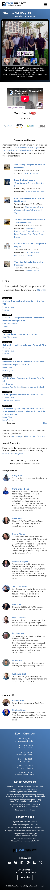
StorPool (5, 310)
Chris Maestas (31, 207)
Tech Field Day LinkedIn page (26, 147)
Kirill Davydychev (29, 231)
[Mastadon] (28, 863)
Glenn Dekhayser (20, 561)
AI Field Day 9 (25, 761)
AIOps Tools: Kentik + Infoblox (25, 810)
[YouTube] (9, 863)
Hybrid (28, 436)
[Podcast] (34, 863)
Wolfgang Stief (19, 674)
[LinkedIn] (22, 863)
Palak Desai (33, 234)
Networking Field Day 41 (25, 755)
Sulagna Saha (8, 307)
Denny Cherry (7, 367)
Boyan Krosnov (27, 255)
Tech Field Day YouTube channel (16, 150)
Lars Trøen (17, 604)
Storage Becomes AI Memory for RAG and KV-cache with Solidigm (25, 835)
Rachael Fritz (18, 700)
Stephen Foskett (32, 173)
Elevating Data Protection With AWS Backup (22, 395)
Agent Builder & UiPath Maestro (25, 822)
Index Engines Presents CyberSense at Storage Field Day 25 (29, 183)
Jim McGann (38, 192)
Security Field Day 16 (25, 768)
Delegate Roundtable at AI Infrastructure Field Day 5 (25, 831)
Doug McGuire (30, 210)
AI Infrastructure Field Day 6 (25, 775)
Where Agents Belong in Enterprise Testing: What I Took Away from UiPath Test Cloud (25, 801)
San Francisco (39, 436)
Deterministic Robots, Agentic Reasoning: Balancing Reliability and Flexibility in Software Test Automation (25, 796)
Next (45, 423)
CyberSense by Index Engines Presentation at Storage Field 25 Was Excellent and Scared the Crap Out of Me (23, 411)
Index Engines (7, 370)
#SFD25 (41, 290)
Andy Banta (17, 475)
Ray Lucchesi (18, 633)
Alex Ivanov (30, 252)
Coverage (7, 298)
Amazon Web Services (11, 387)
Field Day (37, 461)
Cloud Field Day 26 (25, 748)
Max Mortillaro (19, 617)
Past (13, 436)
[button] (45, 4)
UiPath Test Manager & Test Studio (25, 825)
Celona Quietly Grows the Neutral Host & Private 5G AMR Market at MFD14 (25, 806)
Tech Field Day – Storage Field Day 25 (19, 334)
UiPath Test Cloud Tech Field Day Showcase (25, 828)
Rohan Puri (17, 660)
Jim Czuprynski (8, 384)
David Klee (17, 518)
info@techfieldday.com (12, 453)
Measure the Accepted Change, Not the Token (25, 786)
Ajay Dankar (30, 228)
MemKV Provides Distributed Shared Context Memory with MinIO (25, 840)
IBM (22, 387)
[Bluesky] (16, 863)
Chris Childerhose (9, 323)
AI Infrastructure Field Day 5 (25, 741)
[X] (41, 863)
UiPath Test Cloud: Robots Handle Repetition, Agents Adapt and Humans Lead (25, 791)
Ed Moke (28, 192)
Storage (18, 436)
